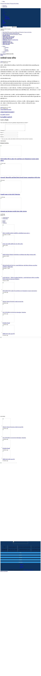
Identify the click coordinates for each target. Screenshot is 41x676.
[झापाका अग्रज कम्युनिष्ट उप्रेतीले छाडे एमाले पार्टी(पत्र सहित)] (8, 242)
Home (1, 53)
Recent (4, 221)
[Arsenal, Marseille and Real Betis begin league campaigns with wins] (10, 175)
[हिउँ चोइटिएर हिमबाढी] (8, 321)
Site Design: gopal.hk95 (28, 570)
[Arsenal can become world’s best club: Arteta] (10, 208)
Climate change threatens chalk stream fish (11, 33)
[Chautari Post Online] (9, 3)
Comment (2, 130)
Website (2, 136)
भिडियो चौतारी (7, 17)
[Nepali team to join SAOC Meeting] (10, 192)
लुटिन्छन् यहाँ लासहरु (6, 44)
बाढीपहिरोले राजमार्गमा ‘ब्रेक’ (7, 42)
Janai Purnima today (6, 41)
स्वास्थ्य (4, 13)
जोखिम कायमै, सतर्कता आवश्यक (8, 43)
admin (1, 61)
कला (3, 20)
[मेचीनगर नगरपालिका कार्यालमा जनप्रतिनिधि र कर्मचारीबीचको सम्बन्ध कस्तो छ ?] (8, 232)
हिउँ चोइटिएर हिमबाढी (6, 35)
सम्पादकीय (4, 22)
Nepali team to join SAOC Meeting (10, 194)
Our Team (20, 557)
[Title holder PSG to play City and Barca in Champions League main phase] (10, 156)
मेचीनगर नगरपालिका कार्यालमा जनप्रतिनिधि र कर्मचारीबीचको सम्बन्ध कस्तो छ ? (16, 233)
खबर (3, 11)
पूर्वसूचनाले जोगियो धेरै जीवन (7, 38)
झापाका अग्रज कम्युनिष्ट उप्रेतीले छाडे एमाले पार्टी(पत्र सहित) (13, 244)
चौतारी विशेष (4, 15)
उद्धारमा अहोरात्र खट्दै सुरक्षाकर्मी (8, 37)
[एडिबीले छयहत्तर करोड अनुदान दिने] (8, 332)
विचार (3, 21)
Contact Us (20, 559)
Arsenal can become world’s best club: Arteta (13, 211)
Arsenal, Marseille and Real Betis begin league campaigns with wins (20, 178)
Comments (5, 222)
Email (1, 134)
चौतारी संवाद (7, 16)
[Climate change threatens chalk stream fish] (8, 300)
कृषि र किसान (5, 12)
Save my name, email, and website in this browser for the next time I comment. (17, 138)
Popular (4, 220)
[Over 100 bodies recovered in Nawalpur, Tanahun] (8, 311)
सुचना (3, 23)
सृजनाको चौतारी (7, 19)
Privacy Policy (20, 562)
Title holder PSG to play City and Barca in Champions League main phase (17, 32)
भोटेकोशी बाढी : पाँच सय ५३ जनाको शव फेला (10, 39)
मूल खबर (4, 10)
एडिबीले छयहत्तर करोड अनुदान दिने (9, 36)
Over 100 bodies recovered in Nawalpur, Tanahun (12, 34)
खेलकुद (4, 14)
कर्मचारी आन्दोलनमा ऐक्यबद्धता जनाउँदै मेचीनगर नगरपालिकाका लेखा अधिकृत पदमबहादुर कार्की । (19, 255)
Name (1, 132)
